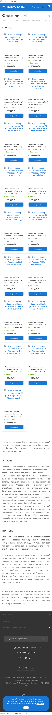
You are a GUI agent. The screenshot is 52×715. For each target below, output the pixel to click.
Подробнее (13, 71)
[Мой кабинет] (43, 7)
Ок (26, 708)
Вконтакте (19, 668)
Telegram (26, 668)
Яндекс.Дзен (32, 668)
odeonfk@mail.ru (27, 652)
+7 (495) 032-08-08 (19, 648)
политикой (40, 703)
